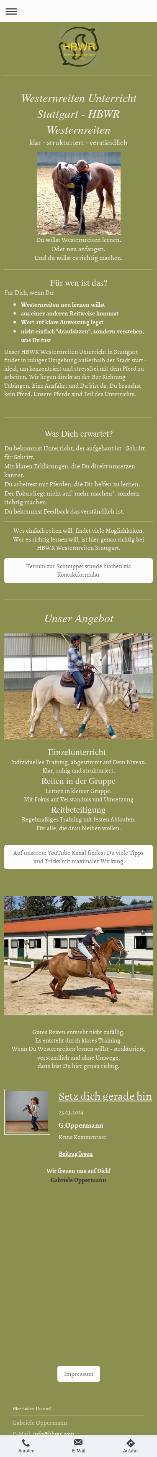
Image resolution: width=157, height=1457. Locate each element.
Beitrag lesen (76, 1153)
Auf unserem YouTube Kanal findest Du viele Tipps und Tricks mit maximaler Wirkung (78, 857)
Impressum (78, 1373)
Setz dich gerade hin (105, 1095)
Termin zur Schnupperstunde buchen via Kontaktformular (78, 570)
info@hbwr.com (53, 1434)
